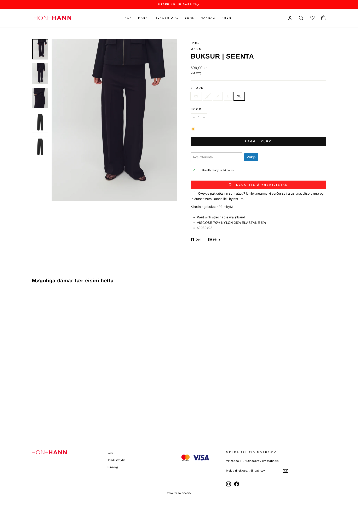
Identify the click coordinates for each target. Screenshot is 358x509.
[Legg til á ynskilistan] (97, 299)
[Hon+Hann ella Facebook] (236, 483)
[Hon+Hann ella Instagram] (228, 483)
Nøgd (196, 109)
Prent (227, 17)
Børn (190, 17)
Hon (128, 17)
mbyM (196, 49)
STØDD (197, 87)
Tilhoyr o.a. (166, 17)
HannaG (208, 17)
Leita (110, 453)
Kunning (112, 467)
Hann (143, 17)
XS (196, 96)
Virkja (251, 157)
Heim (194, 42)
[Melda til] (285, 471)
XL (239, 96)
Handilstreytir (116, 460)
